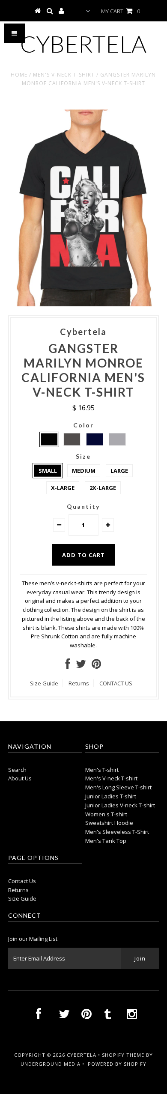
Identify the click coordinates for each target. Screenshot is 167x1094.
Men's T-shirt (102, 770)
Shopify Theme (123, 1055)
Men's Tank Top (105, 841)
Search (17, 770)
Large (119, 470)
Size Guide (44, 683)
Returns (79, 683)
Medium (83, 470)
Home (19, 74)
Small (48, 470)
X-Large (63, 488)
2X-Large (102, 488)
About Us (20, 778)
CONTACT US (115, 683)
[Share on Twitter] (81, 666)
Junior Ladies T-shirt (110, 796)
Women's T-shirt (106, 814)
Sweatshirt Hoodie (109, 823)
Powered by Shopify (117, 1064)
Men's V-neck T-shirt (64, 74)
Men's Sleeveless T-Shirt (117, 832)
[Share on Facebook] (68, 666)
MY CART (120, 11)
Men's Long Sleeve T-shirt (118, 787)
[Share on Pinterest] (96, 666)
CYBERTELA (83, 44)
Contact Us (22, 881)
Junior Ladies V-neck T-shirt (120, 805)
